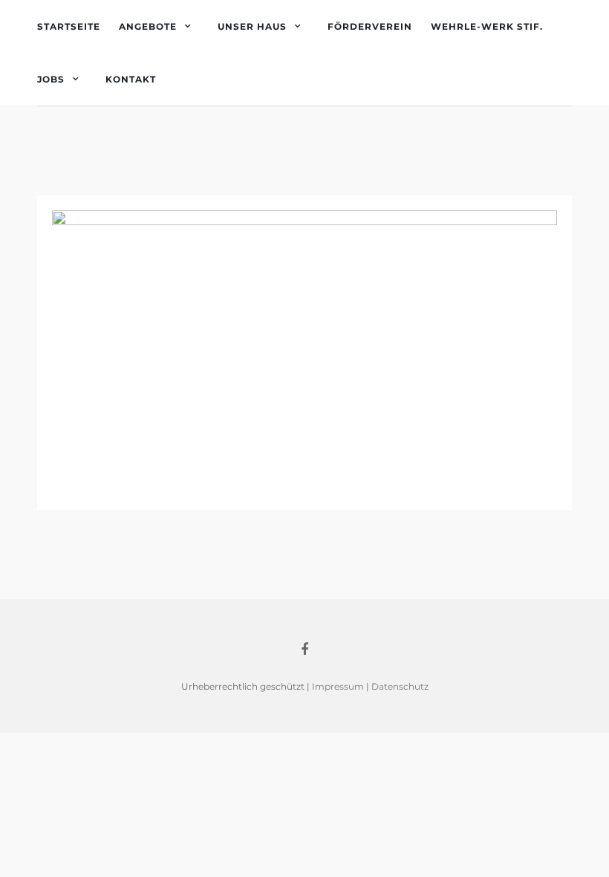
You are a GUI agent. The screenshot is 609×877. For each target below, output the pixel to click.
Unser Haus (252, 26)
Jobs (51, 79)
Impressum (338, 686)
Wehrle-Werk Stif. (487, 26)
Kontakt (130, 79)
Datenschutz (400, 686)
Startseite (68, 26)
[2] (304, 351)
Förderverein (370, 26)
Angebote (148, 26)
